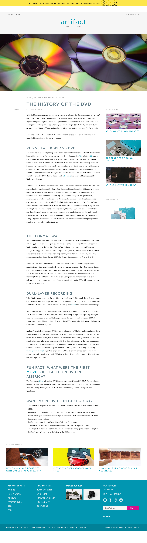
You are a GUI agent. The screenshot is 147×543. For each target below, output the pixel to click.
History (37, 98)
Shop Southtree (14, 15)
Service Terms (125, 528)
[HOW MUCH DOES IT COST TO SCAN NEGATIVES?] (120, 457)
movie (73, 305)
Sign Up (132, 508)
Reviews (12, 498)
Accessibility (43, 502)
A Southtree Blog (73, 26)
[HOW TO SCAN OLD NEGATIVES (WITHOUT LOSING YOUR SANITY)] (27, 457)
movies (34, 372)
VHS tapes (67, 176)
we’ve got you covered (35, 351)
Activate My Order (46, 498)
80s (91, 156)
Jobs (10, 506)
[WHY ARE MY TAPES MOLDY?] (123, 175)
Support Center (44, 490)
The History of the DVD (54, 98)
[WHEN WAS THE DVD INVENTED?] (123, 121)
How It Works (131, 15)
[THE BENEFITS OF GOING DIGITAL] (123, 148)
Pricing (11, 490)
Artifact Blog (15, 502)
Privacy (137, 528)
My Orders (42, 494)
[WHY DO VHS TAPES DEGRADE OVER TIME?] (73, 457)
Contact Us (42, 506)
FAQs (10, 510)
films (41, 381)
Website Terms (111, 528)
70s (80, 156)
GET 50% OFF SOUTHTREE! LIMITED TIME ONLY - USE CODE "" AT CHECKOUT (60, 3)
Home (29, 98)
